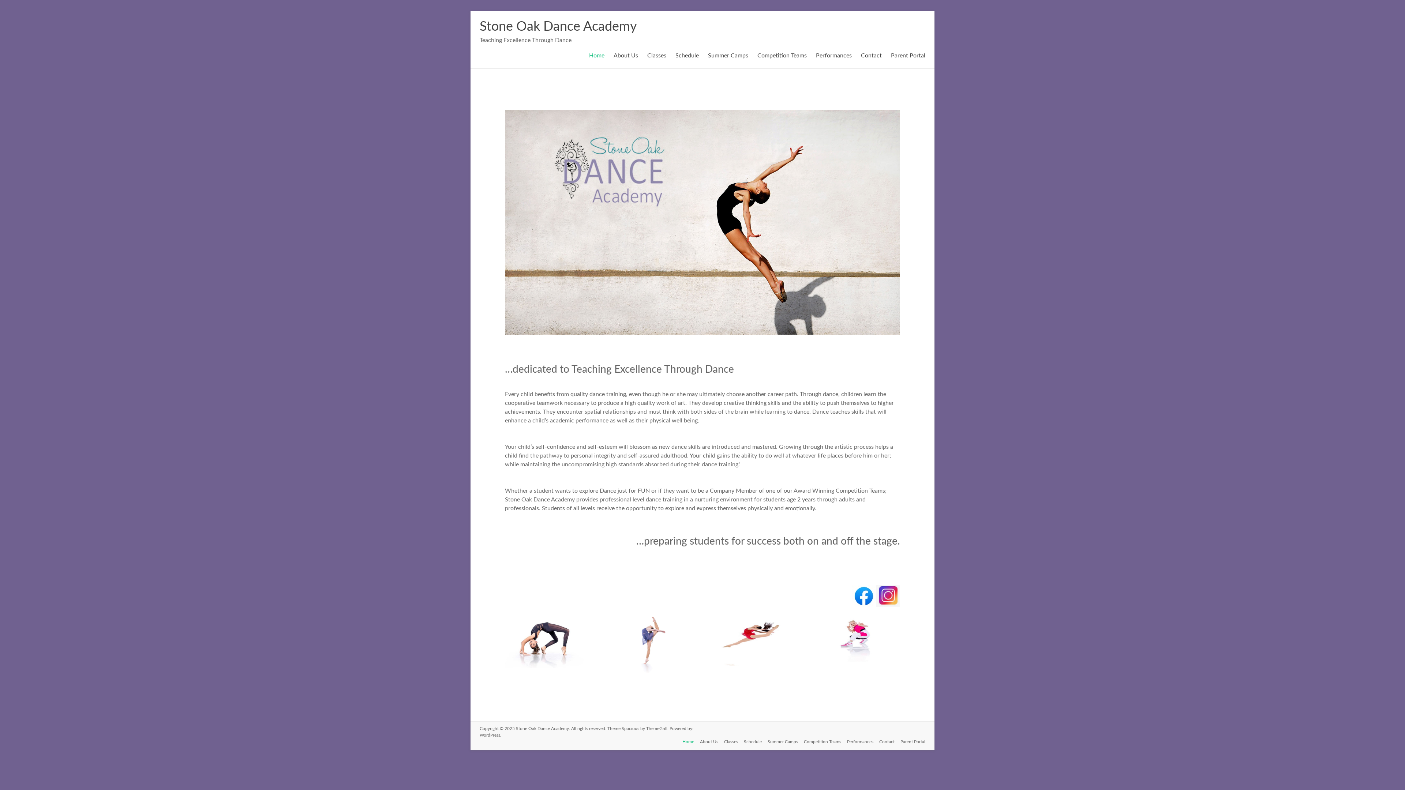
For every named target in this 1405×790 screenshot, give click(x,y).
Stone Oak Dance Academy (558, 26)
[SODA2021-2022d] (546, 668)
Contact (871, 56)
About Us (626, 56)
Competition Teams (782, 56)
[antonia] (754, 665)
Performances (834, 56)
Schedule (687, 56)
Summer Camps (728, 56)
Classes (656, 56)
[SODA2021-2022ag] (650, 673)
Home (596, 56)
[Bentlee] (858, 665)
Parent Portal (908, 56)
